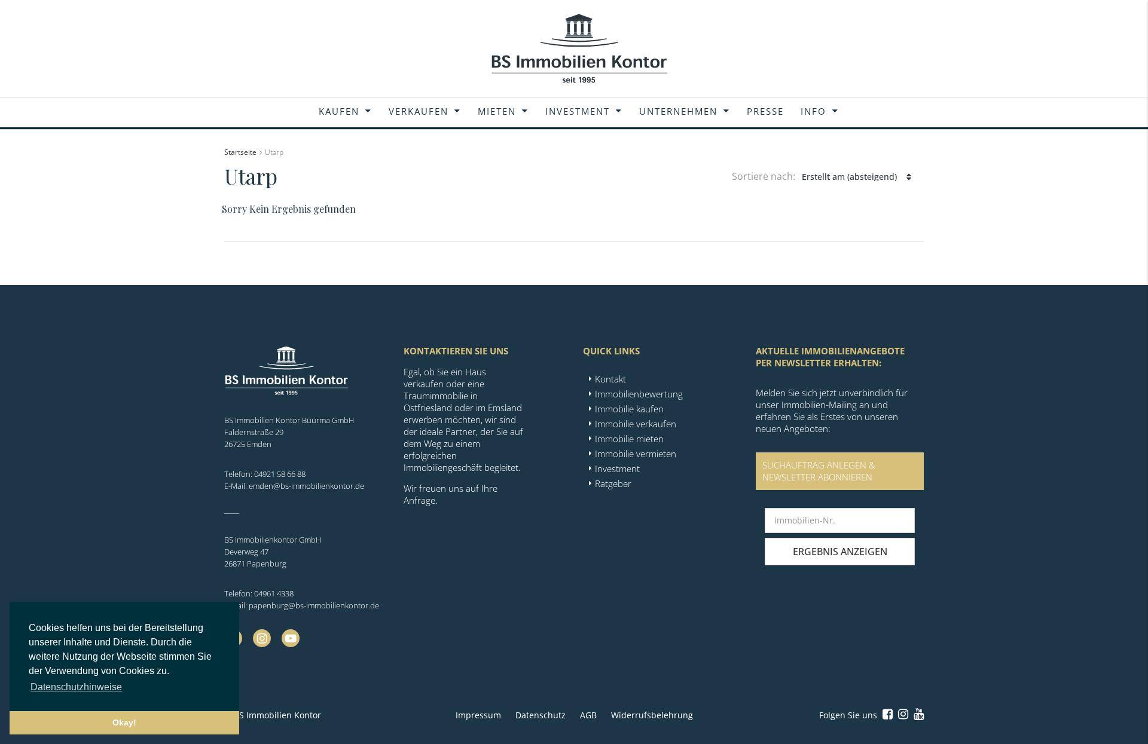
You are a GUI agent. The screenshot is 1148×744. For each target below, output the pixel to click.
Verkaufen (418, 111)
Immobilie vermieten (635, 454)
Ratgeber (613, 483)
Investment (577, 111)
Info (813, 111)
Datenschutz (540, 715)
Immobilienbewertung (639, 394)
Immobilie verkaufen (635, 424)
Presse (765, 111)
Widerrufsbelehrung (652, 715)
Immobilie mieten (629, 439)
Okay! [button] (124, 722)
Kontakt (610, 379)
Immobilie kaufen (629, 409)
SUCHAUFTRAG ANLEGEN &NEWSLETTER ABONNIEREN (818, 471)
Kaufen (339, 111)
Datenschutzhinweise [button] (76, 687)
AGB (588, 715)
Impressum (478, 715)
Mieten (497, 111)
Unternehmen (678, 111)
